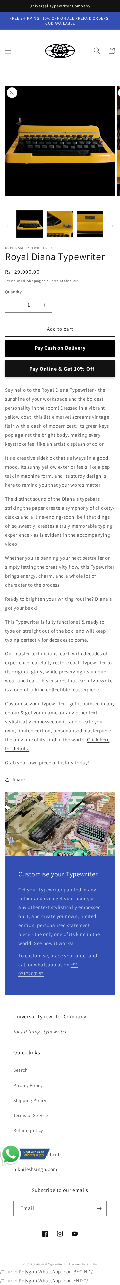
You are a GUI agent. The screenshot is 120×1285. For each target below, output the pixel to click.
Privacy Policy (27, 1085)
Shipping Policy (29, 1100)
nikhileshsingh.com (35, 1169)
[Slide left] (7, 226)
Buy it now (60, 368)
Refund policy (28, 1130)
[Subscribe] (99, 1208)
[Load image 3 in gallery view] (90, 224)
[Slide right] (112, 226)
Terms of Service (30, 1115)
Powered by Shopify (83, 1264)
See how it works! (53, 943)
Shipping (34, 281)
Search (20, 1070)
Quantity (13, 292)
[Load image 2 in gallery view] (59, 224)
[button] (8, 50)
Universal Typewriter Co (51, 1264)
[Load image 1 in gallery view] (29, 224)
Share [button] (19, 779)
